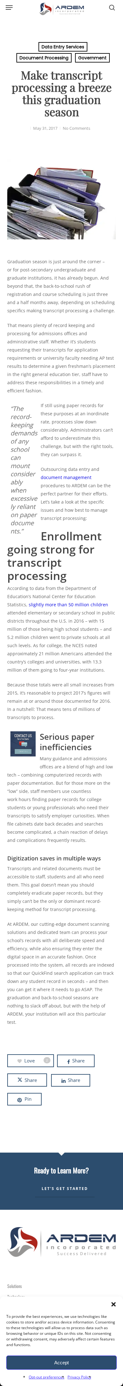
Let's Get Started (65, 1188)
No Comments (76, 128)
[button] (113, 1304)
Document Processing (44, 58)
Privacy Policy (79, 1377)
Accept (61, 1362)
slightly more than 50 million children (68, 605)
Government (92, 58)
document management (66, 477)
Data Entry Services (63, 47)
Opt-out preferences (46, 1377)
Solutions (14, 1286)
